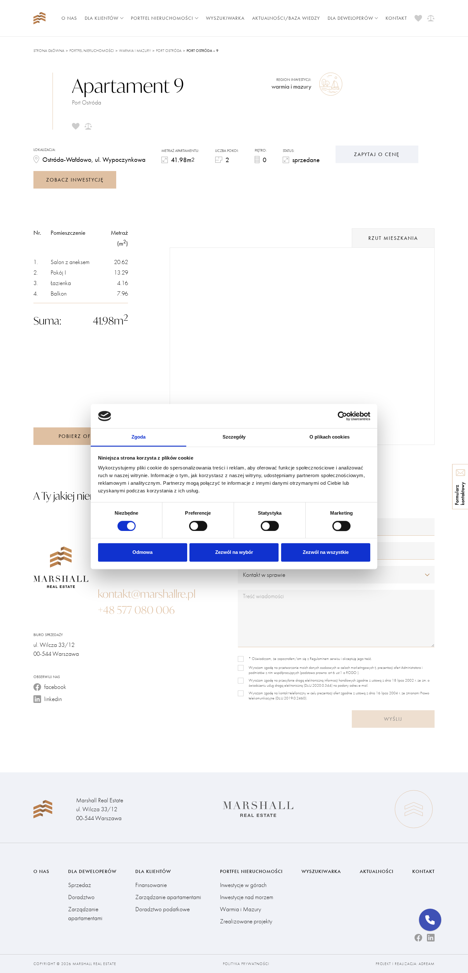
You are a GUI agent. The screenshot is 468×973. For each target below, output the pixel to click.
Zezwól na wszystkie (326, 552)
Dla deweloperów (350, 18)
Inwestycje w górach (243, 885)
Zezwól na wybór (234, 552)
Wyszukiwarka (225, 18)
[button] (430, 920)
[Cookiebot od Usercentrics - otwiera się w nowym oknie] (342, 416)
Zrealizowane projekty (246, 921)
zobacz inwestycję (75, 179)
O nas (69, 18)
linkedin (53, 699)
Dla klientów (101, 18)
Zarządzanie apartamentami (85, 913)
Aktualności (377, 871)
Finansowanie (151, 885)
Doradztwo (81, 897)
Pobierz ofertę (81, 436)
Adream (427, 963)
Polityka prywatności (246, 963)
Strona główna (48, 50)
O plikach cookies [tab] (329, 437)
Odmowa (142, 552)
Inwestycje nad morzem (246, 897)
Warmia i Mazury (135, 50)
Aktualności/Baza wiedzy (286, 18)
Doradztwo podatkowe (162, 909)
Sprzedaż (79, 885)
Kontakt (396, 18)
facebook (55, 687)
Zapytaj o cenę (377, 154)
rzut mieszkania (393, 238)
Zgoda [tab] (138, 437)
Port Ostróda (168, 50)
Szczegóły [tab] (234, 437)
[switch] (198, 526)
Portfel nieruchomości (162, 18)
